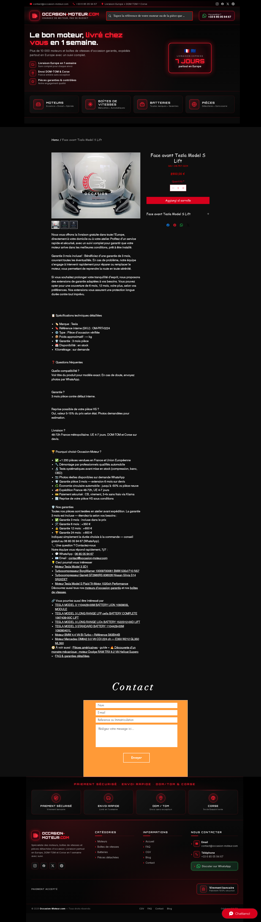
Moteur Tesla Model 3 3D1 (71, 566)
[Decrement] (172, 188)
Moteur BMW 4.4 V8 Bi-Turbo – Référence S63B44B (87, 634)
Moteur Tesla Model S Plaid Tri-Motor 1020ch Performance (91, 583)
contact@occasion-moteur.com (88, 558)
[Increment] (183, 188)
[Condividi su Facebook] (168, 225)
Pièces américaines (85, 647)
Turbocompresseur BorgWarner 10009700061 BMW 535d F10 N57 (97, 571)
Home (55, 140)
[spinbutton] (178, 188)
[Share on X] (188, 225)
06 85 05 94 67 (84, 554)
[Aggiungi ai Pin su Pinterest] (175, 225)
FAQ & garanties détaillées (72, 656)
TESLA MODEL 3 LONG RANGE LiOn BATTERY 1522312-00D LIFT (97, 622)
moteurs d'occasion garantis (103, 588)
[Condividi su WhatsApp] (181, 225)
